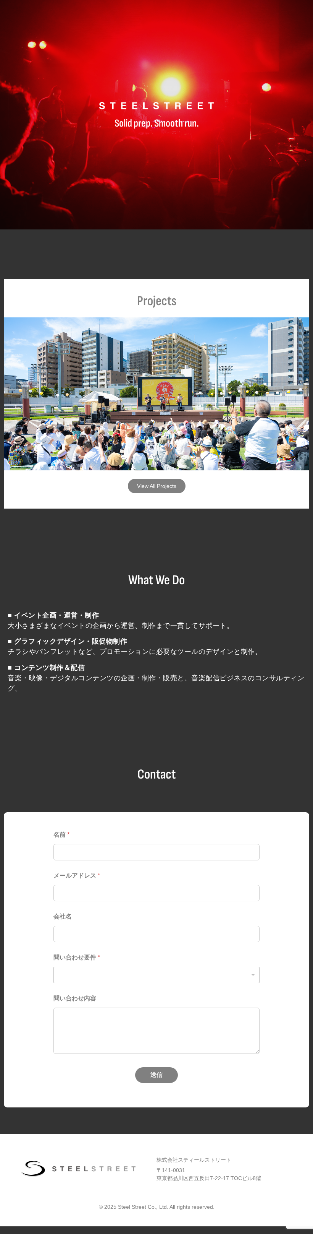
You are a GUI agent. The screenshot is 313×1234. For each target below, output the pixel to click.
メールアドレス (76, 875)
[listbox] (156, 975)
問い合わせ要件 (76, 957)
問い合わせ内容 (74, 998)
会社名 (62, 916)
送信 (156, 1074)
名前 (61, 834)
